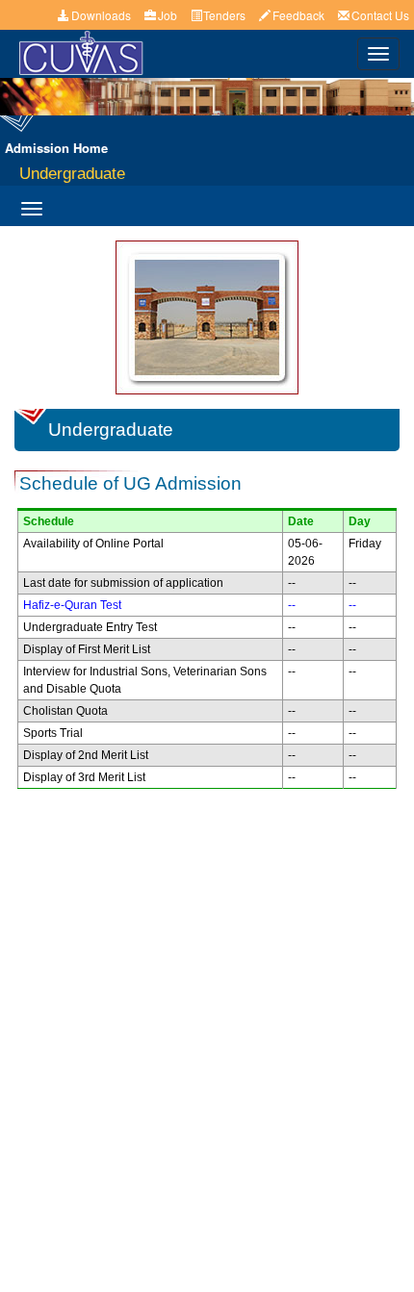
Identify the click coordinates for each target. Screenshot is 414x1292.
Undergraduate (72, 174)
